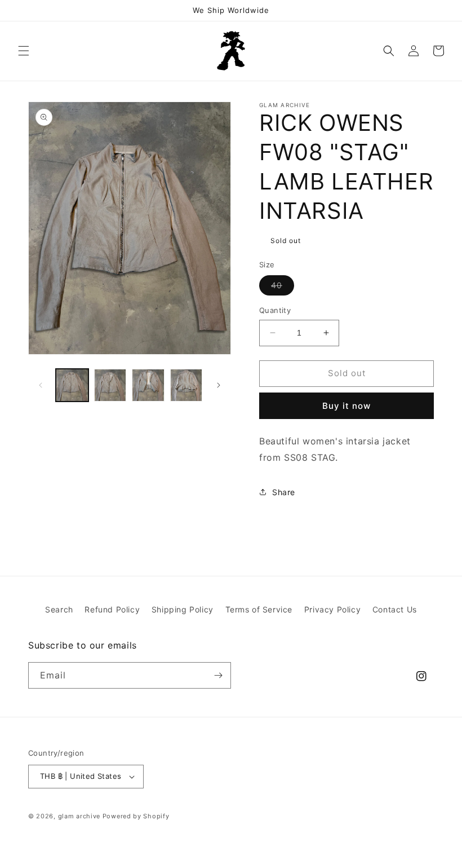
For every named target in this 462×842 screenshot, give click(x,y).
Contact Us (394, 609)
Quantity (275, 310)
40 (282, 288)
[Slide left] (40, 385)
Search (59, 609)
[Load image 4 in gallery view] (186, 385)
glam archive (79, 816)
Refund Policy (112, 609)
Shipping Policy (183, 609)
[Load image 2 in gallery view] (110, 385)
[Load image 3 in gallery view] (148, 385)
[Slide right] (218, 385)
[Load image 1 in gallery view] (72, 385)
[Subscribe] (218, 675)
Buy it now (346, 405)
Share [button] (283, 492)
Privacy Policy (332, 609)
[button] (23, 50)
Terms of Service (259, 609)
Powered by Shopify (136, 816)
